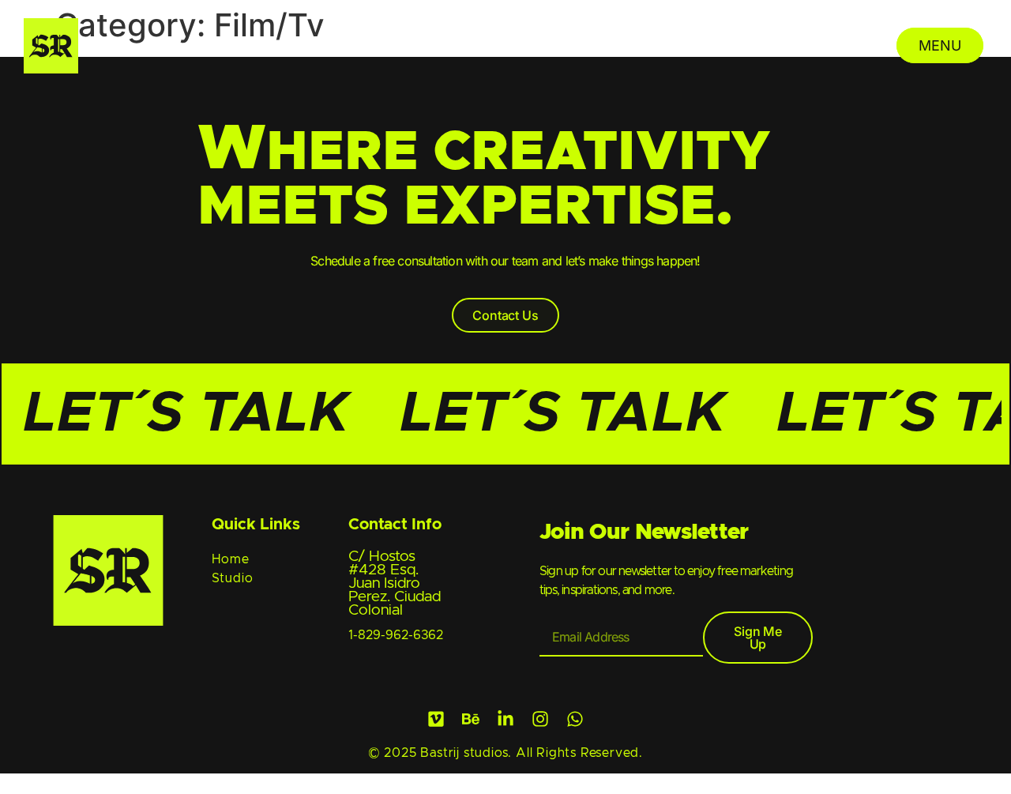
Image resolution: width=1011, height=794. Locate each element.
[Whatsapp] (575, 719)
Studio (233, 578)
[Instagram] (540, 719)
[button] (505, 315)
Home (231, 559)
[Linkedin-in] (505, 719)
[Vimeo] (436, 719)
